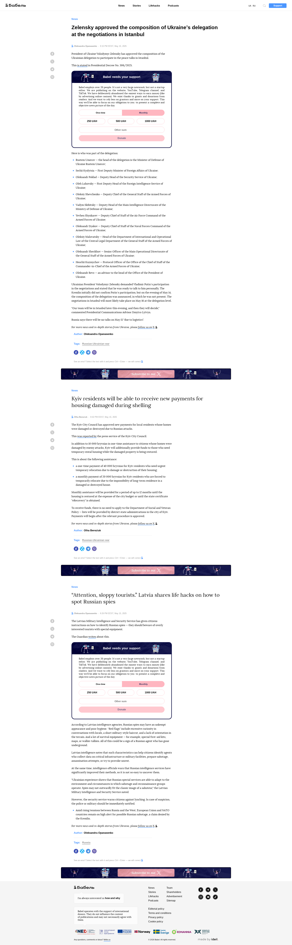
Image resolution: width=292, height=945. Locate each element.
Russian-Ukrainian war (95, 343)
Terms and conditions (159, 913)
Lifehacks (154, 5)
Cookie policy (155, 921)
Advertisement (174, 896)
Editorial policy (156, 908)
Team (169, 888)
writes (92, 636)
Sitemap (171, 900)
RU (254, 6)
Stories (137, 5)
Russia (86, 842)
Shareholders (174, 892)
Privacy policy (155, 917)
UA (250, 6)
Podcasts (173, 5)
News (121, 5)
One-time (100, 112)
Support (277, 5)
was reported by (87, 436)
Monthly (143, 112)
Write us (107, 940)
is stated (82, 65)
